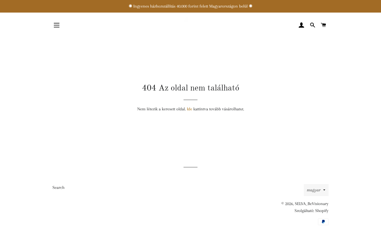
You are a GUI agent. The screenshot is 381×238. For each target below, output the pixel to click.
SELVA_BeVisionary (312, 203)
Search (58, 187)
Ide (189, 108)
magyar (313, 189)
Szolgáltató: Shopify (312, 210)
